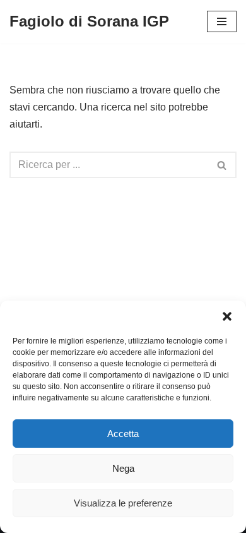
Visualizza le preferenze (123, 503)
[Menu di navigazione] (222, 21)
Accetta (123, 433)
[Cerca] (222, 165)
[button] (227, 316)
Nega (123, 468)
